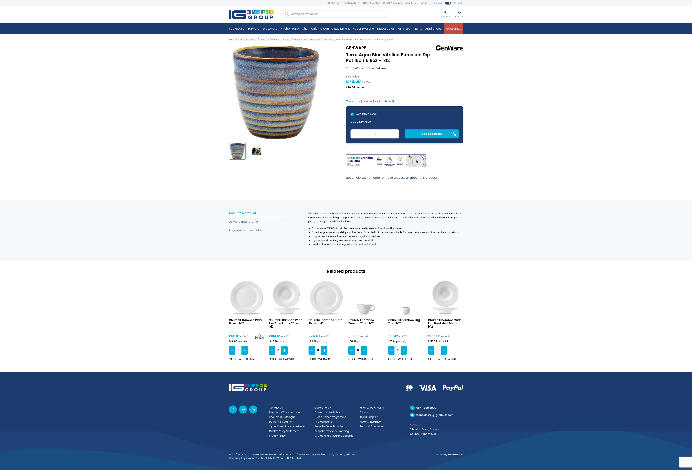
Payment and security (245, 230)
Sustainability (352, 3)
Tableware (236, 28)
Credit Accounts (392, 3)
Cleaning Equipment (335, 28)
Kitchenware (290, 28)
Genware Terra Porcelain (307, 40)
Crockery (264, 40)
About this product (242, 213)
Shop (240, 40)
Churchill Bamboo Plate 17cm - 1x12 (246, 321)
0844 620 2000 (426, 408)
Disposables (385, 28)
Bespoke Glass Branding (329, 426)
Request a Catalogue (282, 417)
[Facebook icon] (233, 409)
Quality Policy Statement (284, 431)
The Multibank (323, 422)
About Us (410, 3)
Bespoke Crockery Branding (331, 431)
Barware (253, 28)
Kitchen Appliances (427, 28)
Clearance (453, 28)
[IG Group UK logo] (251, 14)
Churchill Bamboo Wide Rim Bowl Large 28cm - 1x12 (285, 323)
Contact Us (276, 408)
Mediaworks (455, 454)
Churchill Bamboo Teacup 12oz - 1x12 (361, 321)
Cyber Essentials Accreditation (288, 426)
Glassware (270, 28)
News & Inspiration (371, 422)
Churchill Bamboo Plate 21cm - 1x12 (325, 321)
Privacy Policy (277, 436)
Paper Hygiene (363, 28)
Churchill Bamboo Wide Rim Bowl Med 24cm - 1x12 (445, 323)
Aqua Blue (327, 40)
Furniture (404, 28)
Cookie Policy (322, 408)
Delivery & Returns (280, 422)
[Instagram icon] (243, 409)
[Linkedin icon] (253, 409)
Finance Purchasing (372, 408)
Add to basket (431, 134)
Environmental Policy (327, 412)
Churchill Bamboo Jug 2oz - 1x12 (404, 321)
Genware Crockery (281, 40)
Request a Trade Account (285, 412)
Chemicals (309, 28)
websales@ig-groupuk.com (434, 415)
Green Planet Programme (330, 417)
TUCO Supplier (371, 3)
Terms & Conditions (372, 426)
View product (246, 298)
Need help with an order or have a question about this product (391, 177)
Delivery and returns (243, 222)
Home (232, 40)
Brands (423, 3)
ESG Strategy (333, 3)
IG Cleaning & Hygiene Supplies (333, 436)
